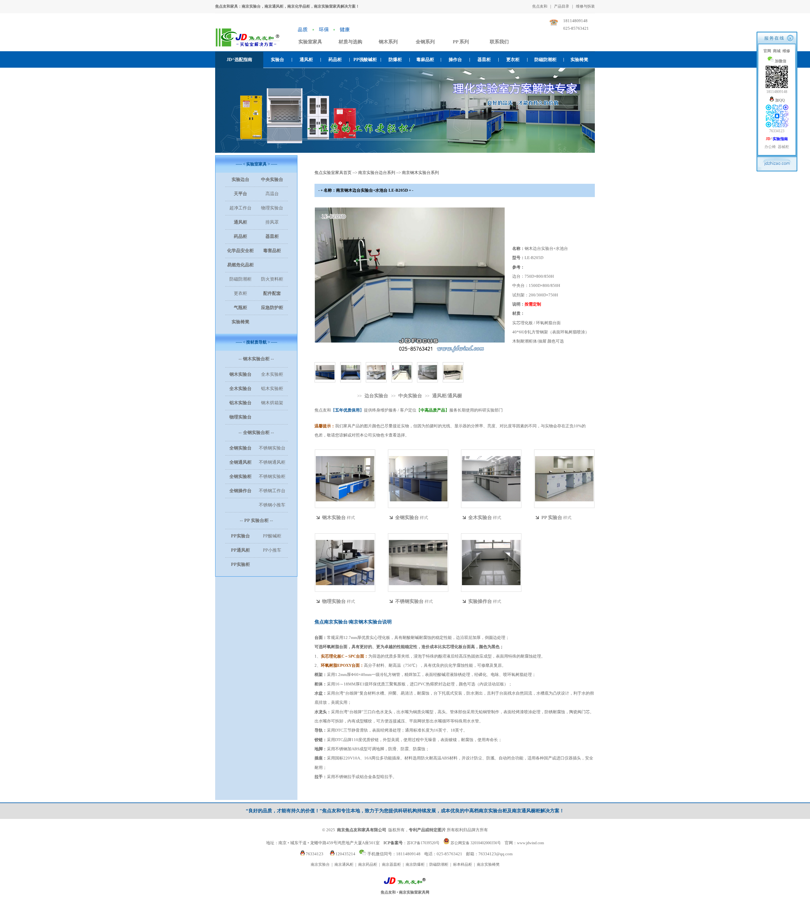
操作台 (455, 59)
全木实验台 (480, 517)
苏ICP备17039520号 (423, 843)
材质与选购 (350, 41)
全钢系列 (425, 41)
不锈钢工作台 (272, 490)
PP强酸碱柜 (365, 59)
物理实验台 (272, 208)
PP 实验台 (551, 517)
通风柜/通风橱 (447, 395)
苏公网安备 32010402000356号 (476, 843)
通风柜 (306, 59)
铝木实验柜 (272, 388)
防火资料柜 (272, 279)
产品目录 (561, 6)
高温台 (272, 193)
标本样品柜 (462, 864)
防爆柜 (395, 59)
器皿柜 (484, 59)
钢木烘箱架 (272, 402)
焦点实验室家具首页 (333, 172)
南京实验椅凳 (488, 864)
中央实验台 (410, 395)
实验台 (277, 59)
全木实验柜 (272, 374)
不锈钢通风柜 (272, 462)
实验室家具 (310, 41)
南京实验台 (320, 864)
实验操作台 (480, 601)
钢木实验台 (334, 517)
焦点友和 (539, 6)
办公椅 (770, 147)
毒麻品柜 (425, 59)
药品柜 (335, 59)
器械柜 (783, 147)
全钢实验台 (407, 517)
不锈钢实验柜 (272, 476)
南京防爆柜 (415, 864)
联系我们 (499, 41)
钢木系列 (388, 41)
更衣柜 (513, 59)
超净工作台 (240, 208)
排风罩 (272, 222)
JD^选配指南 (239, 59)
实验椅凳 (579, 59)
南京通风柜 (343, 864)
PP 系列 (461, 41)
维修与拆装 (585, 6)
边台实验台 (376, 395)
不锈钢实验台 (272, 448)
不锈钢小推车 (272, 505)
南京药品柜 (367, 864)
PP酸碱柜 (272, 536)
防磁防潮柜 (545, 59)
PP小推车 (272, 550)
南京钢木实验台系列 (420, 172)
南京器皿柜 (391, 864)
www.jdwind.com (530, 843)
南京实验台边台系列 (376, 172)
